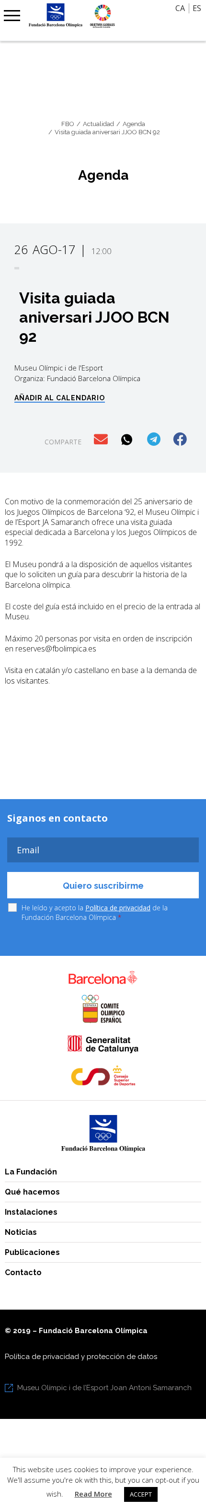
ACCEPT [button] (141, 1494)
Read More (93, 1493)
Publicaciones (32, 1252)
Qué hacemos (32, 1191)
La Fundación (31, 1171)
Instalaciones (31, 1212)
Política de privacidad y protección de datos (81, 1356)
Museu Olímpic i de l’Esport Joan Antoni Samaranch (104, 1387)
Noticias (21, 1232)
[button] (102, 440)
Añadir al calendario (59, 398)
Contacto (23, 1272)
